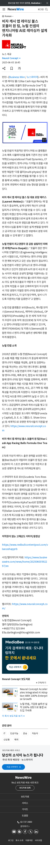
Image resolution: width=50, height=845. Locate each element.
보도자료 (25, 796)
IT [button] (4, 733)
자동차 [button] (35, 733)
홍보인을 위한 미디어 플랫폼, (24, 3)
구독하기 (42, 682)
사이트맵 (38, 840)
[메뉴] (3, 9)
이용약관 (29, 840)
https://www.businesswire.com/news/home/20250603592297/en (24, 561)
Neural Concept (11, 58)
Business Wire (17, 77)
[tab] (25, 797)
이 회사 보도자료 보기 (13, 715)
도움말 (25, 815)
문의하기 (24, 826)
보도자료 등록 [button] (25, 787)
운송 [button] (25, 733)
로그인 (11, 840)
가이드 (25, 809)
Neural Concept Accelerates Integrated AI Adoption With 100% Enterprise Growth (33, 694)
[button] (4, 68)
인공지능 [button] (14, 733)
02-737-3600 (26, 822)
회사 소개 (19, 840)
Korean (8, 16)
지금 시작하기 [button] (12, 767)
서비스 (25, 803)
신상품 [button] (6, 739)
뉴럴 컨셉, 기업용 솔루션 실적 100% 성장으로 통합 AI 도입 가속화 (33, 707)
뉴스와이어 (32, 77)
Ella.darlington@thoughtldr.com (21, 632)
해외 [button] (16, 739)
